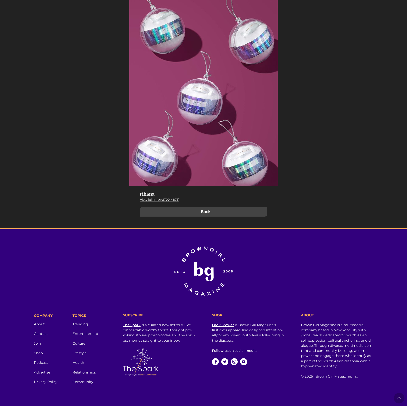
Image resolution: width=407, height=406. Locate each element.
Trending (80, 324)
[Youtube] (243, 361)
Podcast (41, 362)
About (39, 324)
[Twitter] (224, 361)
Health (78, 362)
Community (82, 382)
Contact (41, 333)
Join (37, 343)
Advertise (42, 372)
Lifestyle (79, 353)
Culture (78, 343)
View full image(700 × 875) (159, 200)
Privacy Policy (45, 382)
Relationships (84, 372)
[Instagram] (234, 361)
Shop (38, 353)
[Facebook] (215, 361)
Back (205, 211)
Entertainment (85, 333)
